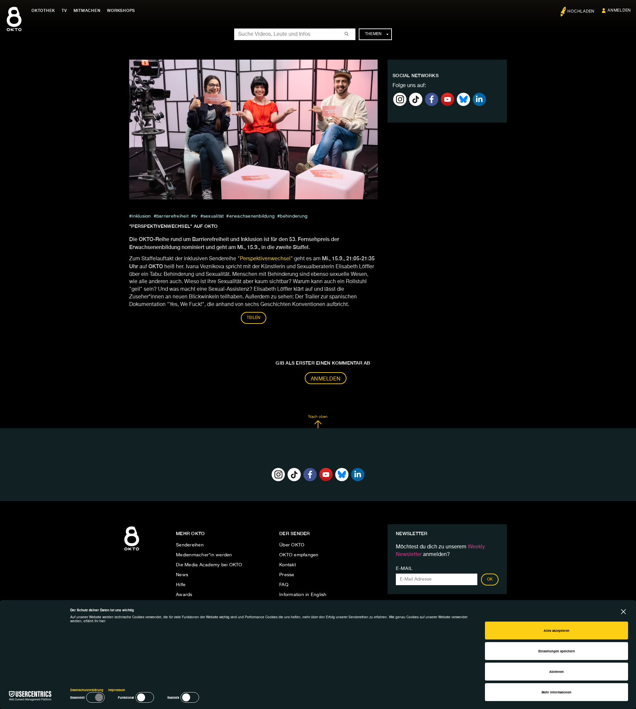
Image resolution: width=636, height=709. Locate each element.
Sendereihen (190, 545)
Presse (286, 575)
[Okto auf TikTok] (415, 99)
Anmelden (326, 379)
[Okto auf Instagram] (399, 99)
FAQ (284, 584)
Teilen (254, 318)
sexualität (213, 216)
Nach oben (317, 417)
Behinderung (293, 216)
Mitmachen (87, 10)
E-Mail (404, 568)
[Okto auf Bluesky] (463, 99)
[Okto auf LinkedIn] (479, 99)
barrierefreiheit (172, 216)
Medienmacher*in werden (204, 555)
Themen (373, 34)
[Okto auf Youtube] (447, 99)
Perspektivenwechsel (265, 259)
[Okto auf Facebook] (431, 99)
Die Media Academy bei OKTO (209, 565)
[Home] (131, 551)
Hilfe (181, 584)
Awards (184, 594)
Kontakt (287, 565)
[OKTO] (14, 25)
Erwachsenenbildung (252, 216)
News (182, 575)
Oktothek (43, 10)
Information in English (303, 594)
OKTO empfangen (299, 555)
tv (196, 216)
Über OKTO (291, 545)
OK (490, 580)
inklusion (141, 216)
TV (64, 10)
